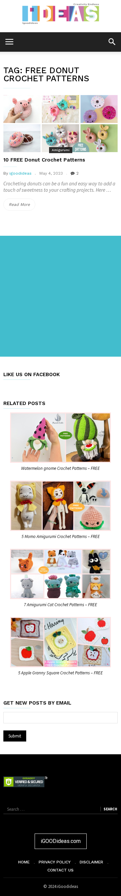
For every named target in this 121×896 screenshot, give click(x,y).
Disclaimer (91, 862)
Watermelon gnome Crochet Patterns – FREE (60, 468)
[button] (112, 41)
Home (24, 862)
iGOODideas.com (61, 841)
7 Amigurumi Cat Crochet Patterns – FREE (60, 605)
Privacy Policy (55, 862)
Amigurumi (61, 150)
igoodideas (20, 173)
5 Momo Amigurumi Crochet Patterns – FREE (61, 536)
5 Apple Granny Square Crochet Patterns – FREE (60, 673)
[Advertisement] (60, 296)
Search (110, 809)
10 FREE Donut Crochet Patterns (44, 160)
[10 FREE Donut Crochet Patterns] (60, 123)
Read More (22, 206)
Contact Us (60, 870)
